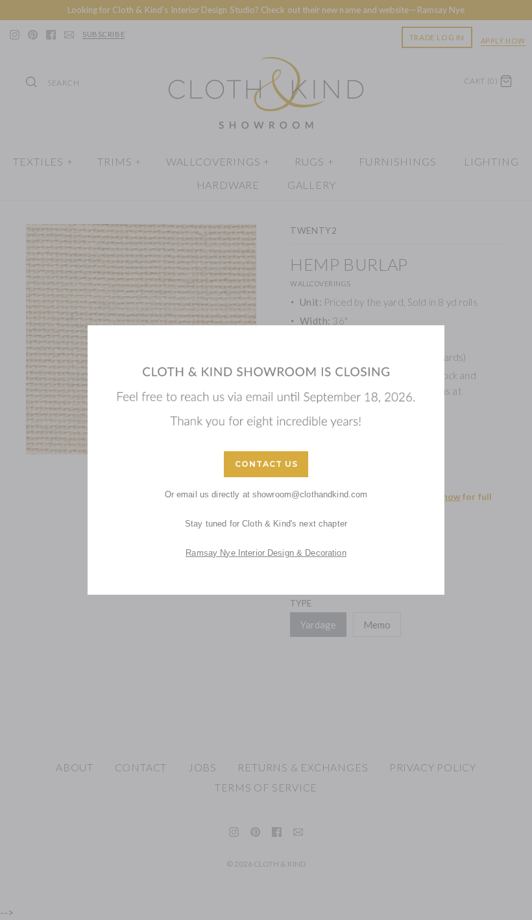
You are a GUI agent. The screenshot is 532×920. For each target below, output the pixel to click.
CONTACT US (266, 464)
